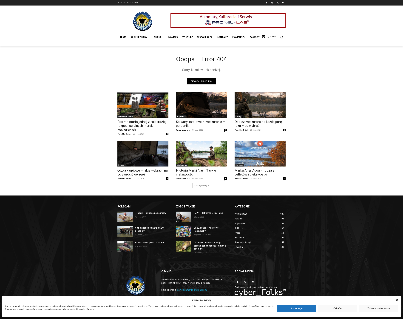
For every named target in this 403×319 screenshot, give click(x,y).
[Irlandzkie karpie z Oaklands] (125, 246)
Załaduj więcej (200, 185)
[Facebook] (266, 2)
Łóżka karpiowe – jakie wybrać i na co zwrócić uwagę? (142, 172)
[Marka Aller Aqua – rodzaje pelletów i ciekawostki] (260, 154)
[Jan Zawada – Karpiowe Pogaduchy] (183, 231)
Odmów (337, 308)
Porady (238, 116)
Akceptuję (297, 308)
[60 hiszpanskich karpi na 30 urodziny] (125, 231)
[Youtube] (283, 2)
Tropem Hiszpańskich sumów (150, 213)
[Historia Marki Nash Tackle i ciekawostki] (201, 154)
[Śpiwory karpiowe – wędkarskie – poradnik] (201, 105)
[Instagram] (272, 2)
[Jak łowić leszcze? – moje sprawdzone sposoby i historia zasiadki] (183, 246)
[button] (396, 300)
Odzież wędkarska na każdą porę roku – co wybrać (258, 124)
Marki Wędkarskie (125, 116)
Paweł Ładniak (124, 134)
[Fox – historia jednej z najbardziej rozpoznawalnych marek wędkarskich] (142, 105)
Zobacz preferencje (378, 308)
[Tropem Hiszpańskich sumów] (125, 217)
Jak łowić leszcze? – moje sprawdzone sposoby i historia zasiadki (210, 245)
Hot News (239, 165)
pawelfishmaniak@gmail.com (192, 289)
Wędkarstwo (182, 165)
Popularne (181, 116)
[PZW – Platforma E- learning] (183, 217)
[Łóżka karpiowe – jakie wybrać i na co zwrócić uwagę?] (142, 154)
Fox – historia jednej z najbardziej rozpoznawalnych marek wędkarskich (141, 126)
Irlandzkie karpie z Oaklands (150, 242)
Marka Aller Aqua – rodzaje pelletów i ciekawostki (254, 172)
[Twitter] (277, 2)
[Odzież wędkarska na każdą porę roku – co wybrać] (260, 105)
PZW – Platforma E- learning (208, 213)
